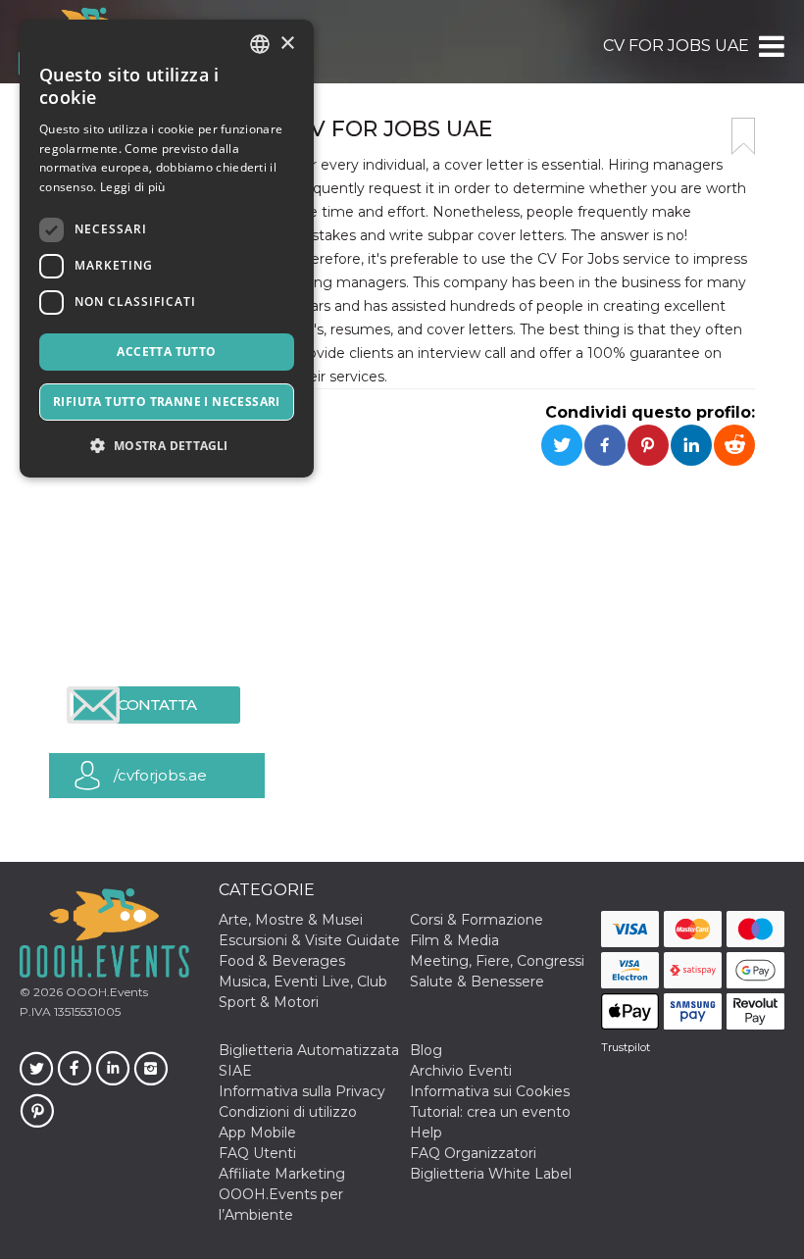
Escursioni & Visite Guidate (309, 940)
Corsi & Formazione (476, 920)
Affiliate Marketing (282, 1174)
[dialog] (167, 249)
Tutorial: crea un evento (490, 1112)
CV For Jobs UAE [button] (676, 45)
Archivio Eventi (461, 1071)
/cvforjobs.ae (160, 775)
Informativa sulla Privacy (302, 1091)
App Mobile (257, 1132)
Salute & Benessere (477, 981)
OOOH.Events (105, 991)
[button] (770, 46)
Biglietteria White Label (491, 1174)
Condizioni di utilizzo (288, 1112)
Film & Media (454, 940)
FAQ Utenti (257, 1153)
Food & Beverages (282, 961)
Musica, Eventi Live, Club (303, 981)
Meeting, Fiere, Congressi (497, 961)
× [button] (286, 43)
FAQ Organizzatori (473, 1153)
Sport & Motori (269, 1002)
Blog (426, 1050)
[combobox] (260, 44)
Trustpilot (625, 1047)
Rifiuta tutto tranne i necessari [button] (166, 401)
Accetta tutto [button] (166, 351)
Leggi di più (133, 186)
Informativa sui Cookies (490, 1091)
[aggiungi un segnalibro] (743, 136)
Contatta (157, 704)
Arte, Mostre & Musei (291, 920)
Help (426, 1132)
